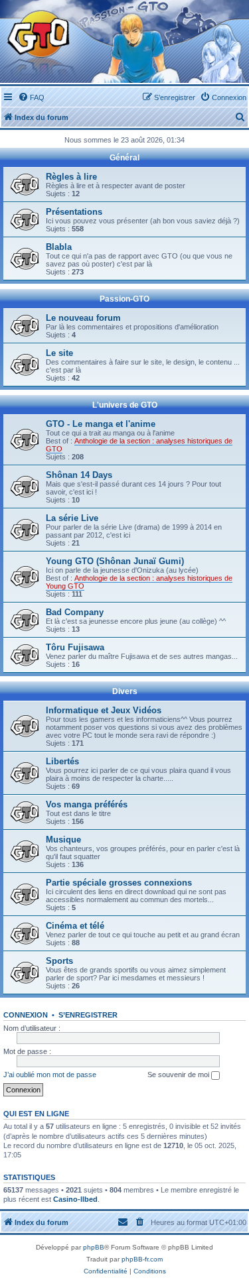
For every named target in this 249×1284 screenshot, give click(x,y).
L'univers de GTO (124, 405)
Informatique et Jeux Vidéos (103, 710)
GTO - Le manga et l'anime (100, 424)
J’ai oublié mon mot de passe (49, 1075)
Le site (59, 353)
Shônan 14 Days (79, 475)
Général (124, 157)
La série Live (72, 518)
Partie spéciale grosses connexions (119, 883)
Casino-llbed (75, 1199)
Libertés (62, 761)
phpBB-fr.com (142, 1259)
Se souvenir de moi (179, 1075)
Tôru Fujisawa (75, 647)
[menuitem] (31, 97)
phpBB (93, 1247)
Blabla (59, 247)
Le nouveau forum (83, 318)
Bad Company (75, 612)
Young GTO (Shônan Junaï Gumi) (115, 561)
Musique (63, 840)
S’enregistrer (88, 1015)
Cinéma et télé (75, 926)
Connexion (25, 1015)
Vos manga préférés (86, 804)
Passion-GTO (124, 299)
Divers (124, 691)
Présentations (74, 212)
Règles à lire (71, 177)
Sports (59, 961)
